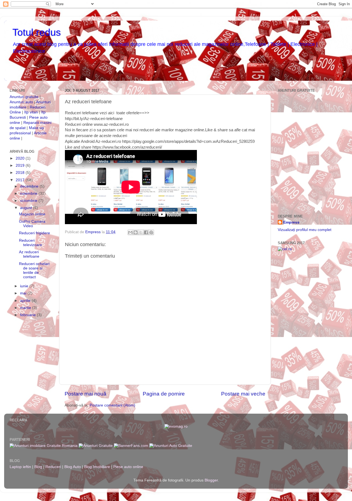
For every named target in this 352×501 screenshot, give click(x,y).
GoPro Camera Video (32, 223)
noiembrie (29, 193)
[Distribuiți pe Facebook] (146, 232)
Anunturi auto (22, 102)
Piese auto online (128, 467)
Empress (291, 222)
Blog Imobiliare (97, 467)
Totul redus (36, 32)
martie (26, 308)
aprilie (26, 301)
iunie (24, 286)
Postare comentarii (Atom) (112, 405)
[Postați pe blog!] (135, 232)
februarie (28, 315)
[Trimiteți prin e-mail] (130, 232)
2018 (21, 173)
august (26, 208)
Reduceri (53, 467)
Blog (38, 467)
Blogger (211, 480)
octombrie (29, 201)
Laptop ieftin (20, 467)
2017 (21, 180)
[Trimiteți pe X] (141, 232)
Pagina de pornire (164, 394)
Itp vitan (31, 112)
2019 (21, 165)
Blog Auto (72, 467)
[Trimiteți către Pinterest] (151, 232)
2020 (21, 158)
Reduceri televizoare (30, 242)
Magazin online (32, 214)
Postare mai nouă (85, 394)
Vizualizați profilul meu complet (304, 230)
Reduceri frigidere (34, 233)
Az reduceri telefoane (29, 254)
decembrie (30, 186)
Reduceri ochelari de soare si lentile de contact (34, 270)
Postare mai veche (243, 394)
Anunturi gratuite (24, 97)
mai (24, 293)
